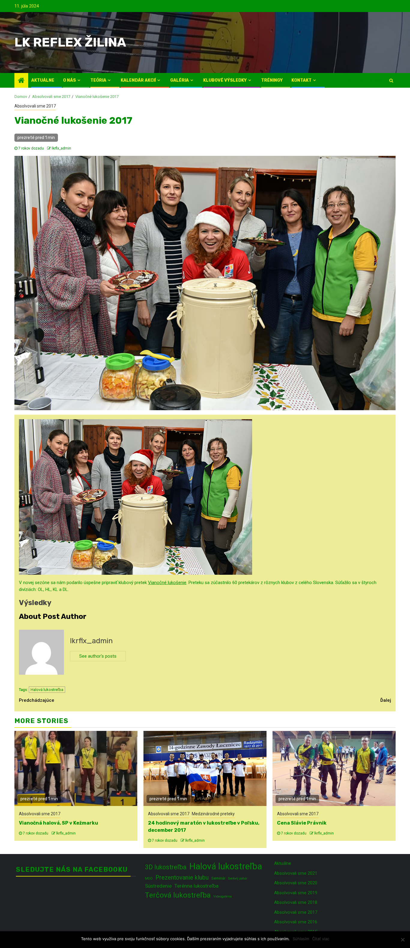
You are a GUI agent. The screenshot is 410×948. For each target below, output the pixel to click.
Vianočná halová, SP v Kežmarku (58, 823)
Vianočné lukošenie (167, 582)
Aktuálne (42, 80)
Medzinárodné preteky (213, 813)
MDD (149, 878)
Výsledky (35, 602)
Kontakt (301, 80)
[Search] (391, 80)
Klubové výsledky (225, 80)
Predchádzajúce (36, 700)
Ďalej (385, 700)
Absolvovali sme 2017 (35, 106)
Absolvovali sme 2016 (295, 922)
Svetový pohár (237, 878)
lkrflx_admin (61, 148)
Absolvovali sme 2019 (295, 892)
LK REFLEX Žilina (70, 42)
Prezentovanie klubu (182, 877)
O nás (69, 80)
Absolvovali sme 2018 (295, 902)
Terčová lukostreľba (178, 895)
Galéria (179, 80)
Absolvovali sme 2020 (295, 883)
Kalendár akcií (138, 80)
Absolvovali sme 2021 (295, 873)
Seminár (218, 878)
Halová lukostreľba (47, 689)
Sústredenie (158, 886)
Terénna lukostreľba (196, 886)
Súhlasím (301, 938)
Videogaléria (222, 896)
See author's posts (97, 656)
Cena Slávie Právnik (302, 823)
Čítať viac (320, 938)
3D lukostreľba (166, 867)
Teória (98, 80)
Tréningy (272, 80)
